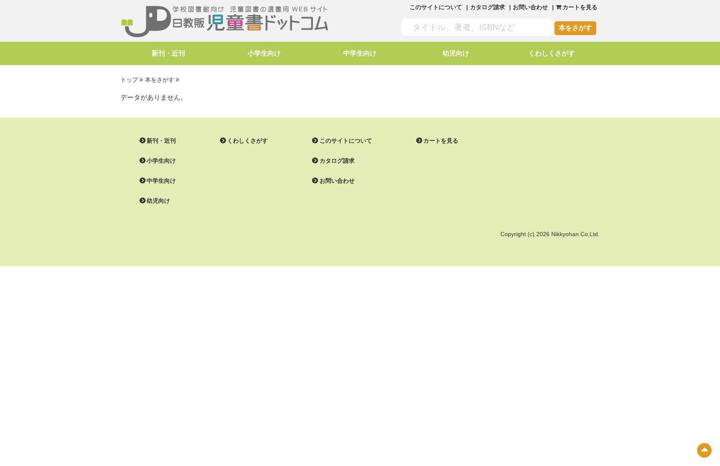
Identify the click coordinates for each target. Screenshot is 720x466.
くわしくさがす (551, 53)
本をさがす (575, 27)
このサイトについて (436, 7)
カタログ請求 (487, 7)
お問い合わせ (530, 7)
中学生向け (360, 53)
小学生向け (264, 53)
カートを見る (440, 140)
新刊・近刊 (168, 53)
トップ (129, 79)
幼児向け (455, 53)
